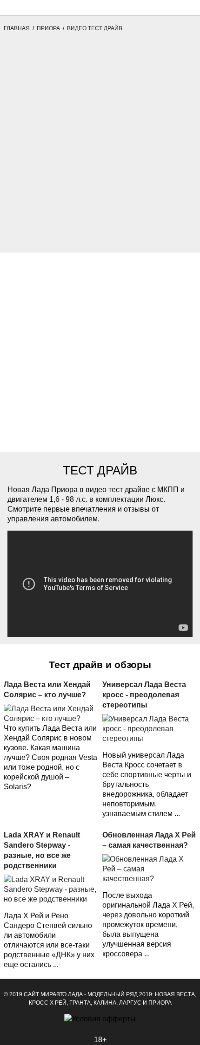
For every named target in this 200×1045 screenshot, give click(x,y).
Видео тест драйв (94, 28)
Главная (17, 28)
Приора (48, 28)
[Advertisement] (100, 153)
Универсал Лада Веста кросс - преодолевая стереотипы (144, 695)
